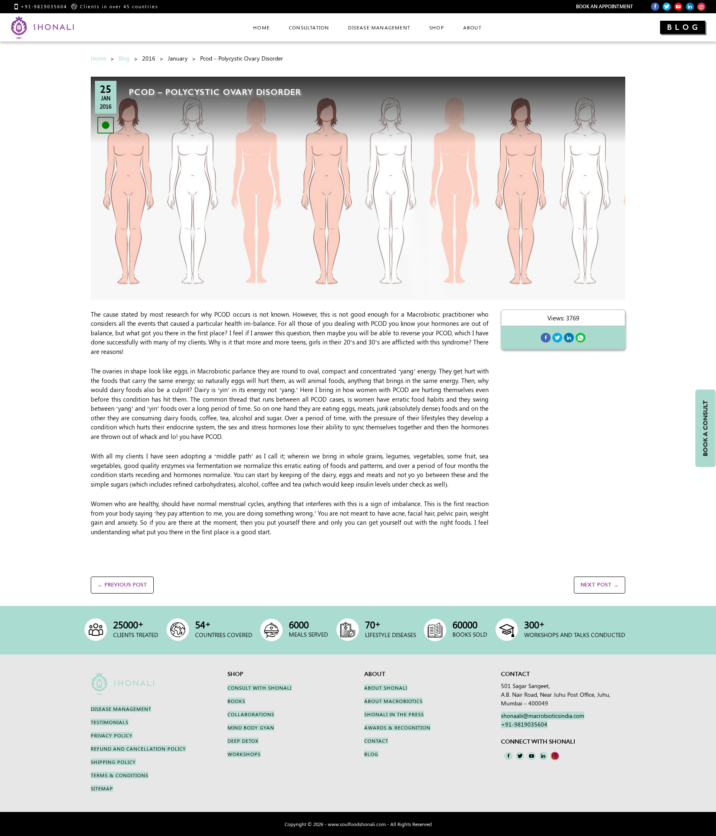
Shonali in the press (394, 714)
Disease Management (379, 27)
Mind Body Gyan (250, 727)
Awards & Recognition (397, 727)
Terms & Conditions (119, 775)
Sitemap (102, 788)
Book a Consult (705, 428)
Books (236, 701)
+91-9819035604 (44, 6)
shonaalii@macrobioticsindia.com (542, 716)
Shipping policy (113, 761)
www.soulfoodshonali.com (357, 824)
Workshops (244, 754)
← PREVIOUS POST (122, 585)
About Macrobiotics (393, 701)
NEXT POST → (600, 585)
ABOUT (472, 27)
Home (98, 58)
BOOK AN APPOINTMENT (604, 6)
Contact (376, 740)
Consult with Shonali (259, 687)
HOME (261, 27)
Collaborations (250, 714)
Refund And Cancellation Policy (138, 748)
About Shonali (385, 687)
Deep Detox (243, 740)
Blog (684, 27)
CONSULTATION (309, 27)
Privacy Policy (112, 735)
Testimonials (109, 722)
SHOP (436, 27)
